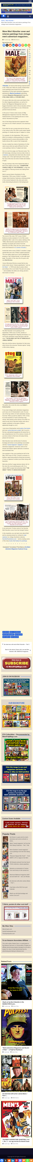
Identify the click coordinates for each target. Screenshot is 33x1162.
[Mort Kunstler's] (16, 380)
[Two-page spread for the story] (16, 306)
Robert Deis (16, 1006)
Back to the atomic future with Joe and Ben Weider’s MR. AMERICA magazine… (17, 650)
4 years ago (7, 1097)
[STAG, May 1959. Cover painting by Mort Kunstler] (13, 473)
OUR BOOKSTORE (17, 703)
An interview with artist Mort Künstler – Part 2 (16, 644)
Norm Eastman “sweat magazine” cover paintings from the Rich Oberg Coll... (20, 851)
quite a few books (25, 428)
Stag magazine (14, 636)
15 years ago (7, 39)
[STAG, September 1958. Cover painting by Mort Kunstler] (13, 350)
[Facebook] (4, 45)
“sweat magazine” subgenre (15, 444)
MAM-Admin (16, 39)
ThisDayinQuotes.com (8, 933)
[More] (29, 45)
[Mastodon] (19, 45)
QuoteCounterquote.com (9, 931)
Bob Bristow (6, 632)
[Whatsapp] (25, 45)
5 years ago (7, 1143)
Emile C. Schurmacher (15, 632)
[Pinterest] (16, 45)
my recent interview (30, 59)
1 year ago (6, 1052)
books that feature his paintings (18, 541)
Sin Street (5, 267)
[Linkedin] (13, 45)
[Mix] (22, 45)
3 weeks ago (7, 1006)
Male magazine (18, 634)
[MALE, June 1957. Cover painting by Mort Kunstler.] (13, 276)
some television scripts (14, 430)
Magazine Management (8, 634)
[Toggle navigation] (8, 16)
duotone (5, 155)
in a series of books (20, 247)
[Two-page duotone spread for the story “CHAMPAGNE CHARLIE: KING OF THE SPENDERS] (16, 185)
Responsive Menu (30, 2)
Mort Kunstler (6, 636)
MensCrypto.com (7, 929)
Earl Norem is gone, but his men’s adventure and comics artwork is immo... (19, 839)
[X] (7, 45)
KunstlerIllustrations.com (9, 539)
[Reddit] (10, 45)
